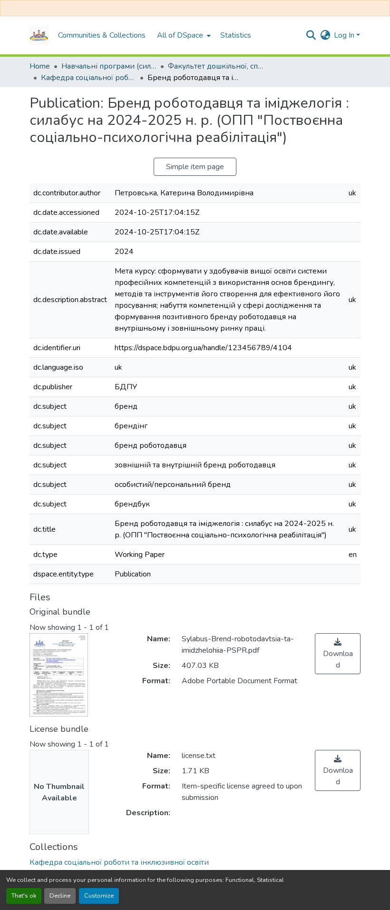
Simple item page (195, 167)
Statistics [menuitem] (235, 35)
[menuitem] (183, 35)
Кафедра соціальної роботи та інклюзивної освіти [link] (88, 77)
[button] (39, 35)
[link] (338, 653)
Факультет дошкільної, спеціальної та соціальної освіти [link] (215, 66)
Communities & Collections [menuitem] (102, 35)
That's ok (23, 895)
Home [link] (39, 66)
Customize (99, 895)
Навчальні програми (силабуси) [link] (108, 66)
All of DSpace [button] (180, 35)
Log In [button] (345, 35)
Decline (59, 895)
